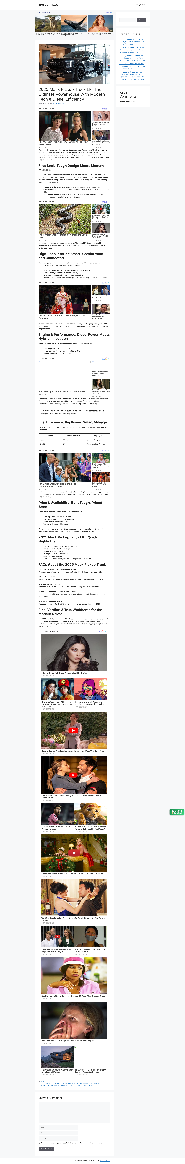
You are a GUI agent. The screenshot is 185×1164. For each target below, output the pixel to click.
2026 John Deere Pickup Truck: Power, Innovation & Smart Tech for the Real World (131, 41)
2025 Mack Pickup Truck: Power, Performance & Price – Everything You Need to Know (132, 66)
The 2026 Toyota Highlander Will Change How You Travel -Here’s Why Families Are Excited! (132, 49)
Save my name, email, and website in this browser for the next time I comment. (71, 1143)
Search (122, 17)
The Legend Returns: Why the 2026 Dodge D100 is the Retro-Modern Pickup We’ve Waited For (132, 58)
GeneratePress (105, 1161)
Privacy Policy (140, 5)
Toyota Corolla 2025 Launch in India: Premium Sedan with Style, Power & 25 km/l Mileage (70, 1083)
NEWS (43, 1081)
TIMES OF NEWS (48, 4)
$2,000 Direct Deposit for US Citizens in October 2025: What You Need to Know (67, 1085)
